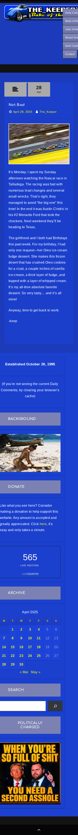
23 (21, 655)
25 (39, 655)
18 (39, 647)
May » (35, 672)
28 (4, 664)
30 (21, 664)
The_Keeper (48, 111)
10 (30, 638)
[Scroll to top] (39, 830)
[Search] (55, 706)
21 (4, 655)
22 (13, 655)
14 (4, 647)
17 (30, 647)
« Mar (24, 672)
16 (21, 647)
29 (13, 664)
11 (39, 638)
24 (30, 655)
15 (13, 647)
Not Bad (17, 105)
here (43, 524)
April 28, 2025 (22, 111)
